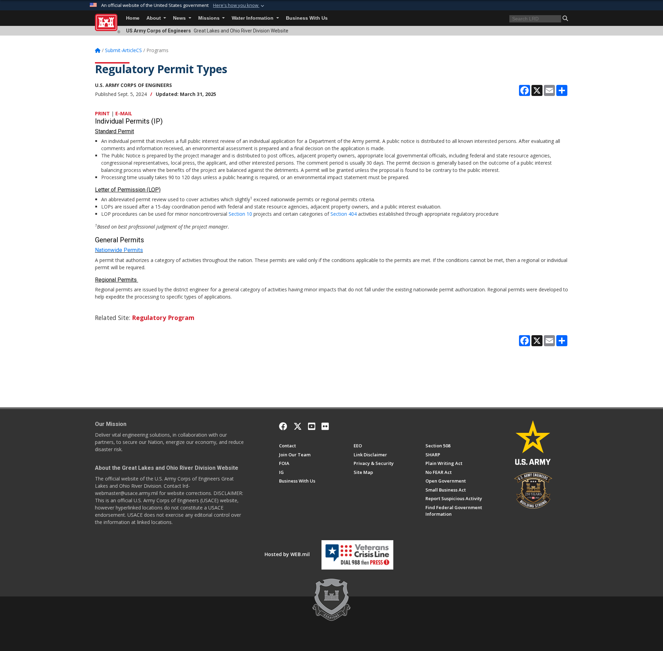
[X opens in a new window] (298, 426)
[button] (239, 5)
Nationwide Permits (119, 250)
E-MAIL (123, 113)
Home (133, 18)
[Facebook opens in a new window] (283, 426)
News (180, 18)
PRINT (102, 113)
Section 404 (343, 214)
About (154, 18)
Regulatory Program (163, 317)
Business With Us (307, 18)
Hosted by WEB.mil (287, 554)
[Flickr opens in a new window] (325, 426)
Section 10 (240, 214)
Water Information (253, 18)
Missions (209, 18)
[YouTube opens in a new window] (311, 426)
